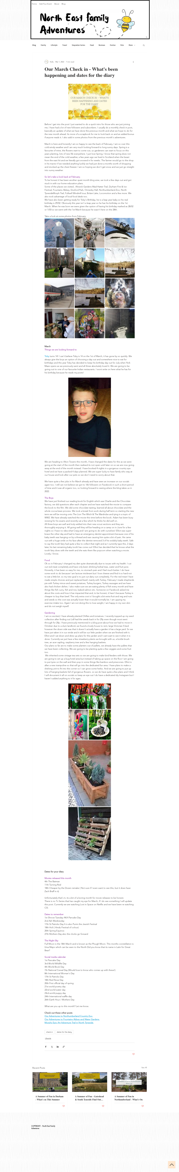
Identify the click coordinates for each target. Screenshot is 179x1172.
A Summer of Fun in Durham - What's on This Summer (49, 1098)
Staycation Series (78, 45)
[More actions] (133, 61)
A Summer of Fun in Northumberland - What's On (128, 1098)
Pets (122, 45)
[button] (144, 45)
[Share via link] (63, 1047)
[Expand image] (59, 232)
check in (49, 1032)
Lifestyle (54, 45)
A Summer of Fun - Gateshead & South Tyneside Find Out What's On (89, 1098)
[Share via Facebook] (46, 1047)
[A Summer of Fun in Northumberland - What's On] (129, 1082)
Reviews (102, 45)
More (131, 45)
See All (144, 1067)
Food (92, 45)
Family (43, 45)
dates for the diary (64, 1032)
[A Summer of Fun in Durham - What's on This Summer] (50, 1082)
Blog (34, 45)
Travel (64, 45)
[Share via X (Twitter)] (52, 1047)
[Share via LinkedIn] (58, 1047)
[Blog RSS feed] (146, 37)
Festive (113, 45)
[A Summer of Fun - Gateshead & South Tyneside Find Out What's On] (89, 1082)
